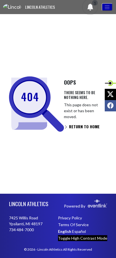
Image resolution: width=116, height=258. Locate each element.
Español (79, 231)
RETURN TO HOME (84, 126)
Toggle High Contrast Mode (82, 238)
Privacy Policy (70, 217)
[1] (90, 8)
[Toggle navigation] (107, 7)
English (64, 231)
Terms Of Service (73, 224)
